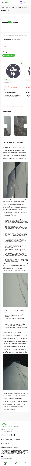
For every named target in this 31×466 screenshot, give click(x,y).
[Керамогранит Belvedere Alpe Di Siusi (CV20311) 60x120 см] (13, 71)
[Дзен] (11, 435)
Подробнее (7, 46)
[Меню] (2, 2)
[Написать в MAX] (2, 435)
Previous (5, 126)
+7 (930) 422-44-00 (16, 439)
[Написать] (21, 2)
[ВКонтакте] (5, 435)
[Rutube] (14, 435)
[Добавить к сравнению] (21, 63)
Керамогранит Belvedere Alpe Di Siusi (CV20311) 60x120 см (12, 86)
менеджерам (11, 98)
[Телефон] (24, 2)
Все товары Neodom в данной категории (13, 106)
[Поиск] (28, 2)
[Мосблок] (9, 2)
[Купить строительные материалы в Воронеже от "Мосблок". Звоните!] (9, 425)
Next (25, 126)
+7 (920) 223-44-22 (6, 439)
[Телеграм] (8, 435)
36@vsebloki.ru (5, 443)
